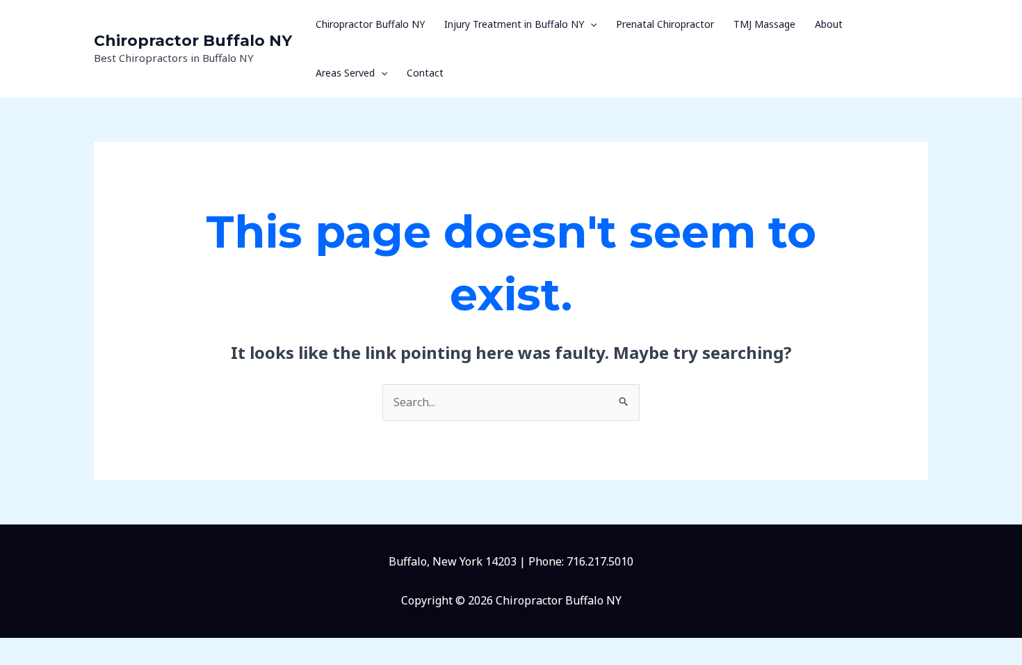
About (829, 24)
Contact (425, 72)
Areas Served (345, 72)
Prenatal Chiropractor (665, 24)
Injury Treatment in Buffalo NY (514, 24)
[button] (590, 24)
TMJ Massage (764, 24)
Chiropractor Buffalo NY (193, 40)
